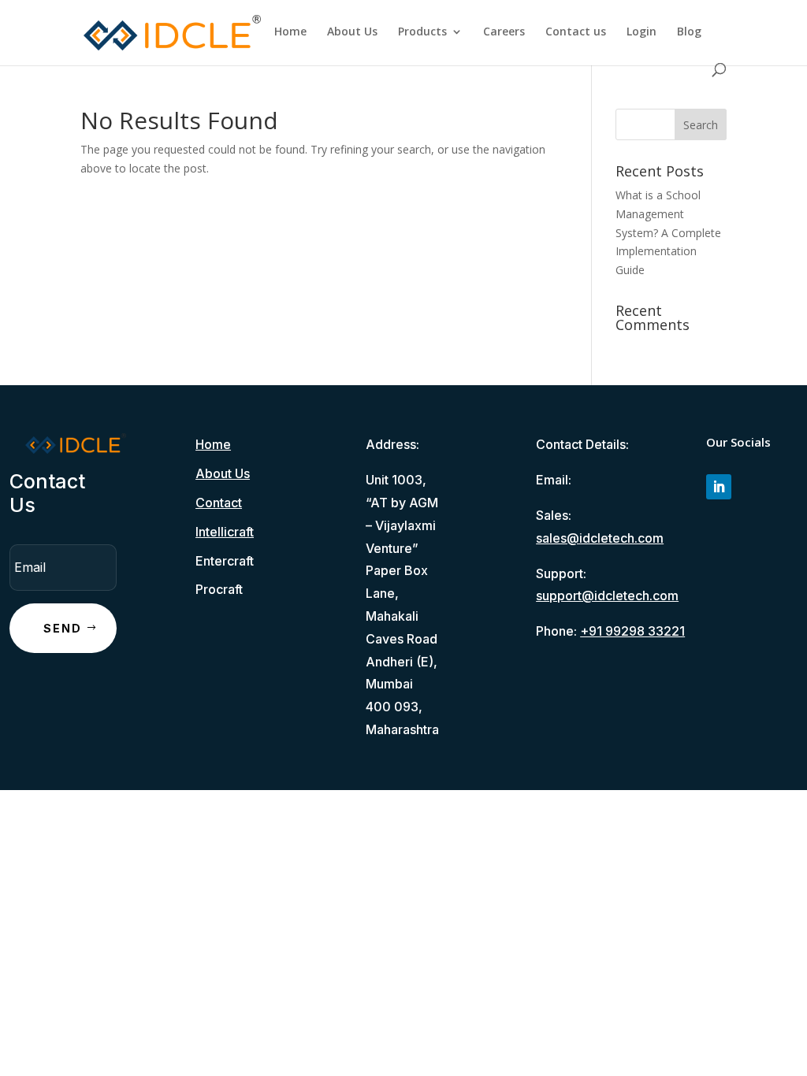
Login (641, 32)
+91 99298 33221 (632, 631)
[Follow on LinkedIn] (718, 486)
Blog (689, 32)
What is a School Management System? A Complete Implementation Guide (668, 232)
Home (290, 32)
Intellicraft (224, 532)
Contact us (575, 32)
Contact (218, 502)
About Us (352, 32)
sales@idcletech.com (600, 538)
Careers (504, 32)
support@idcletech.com (607, 595)
